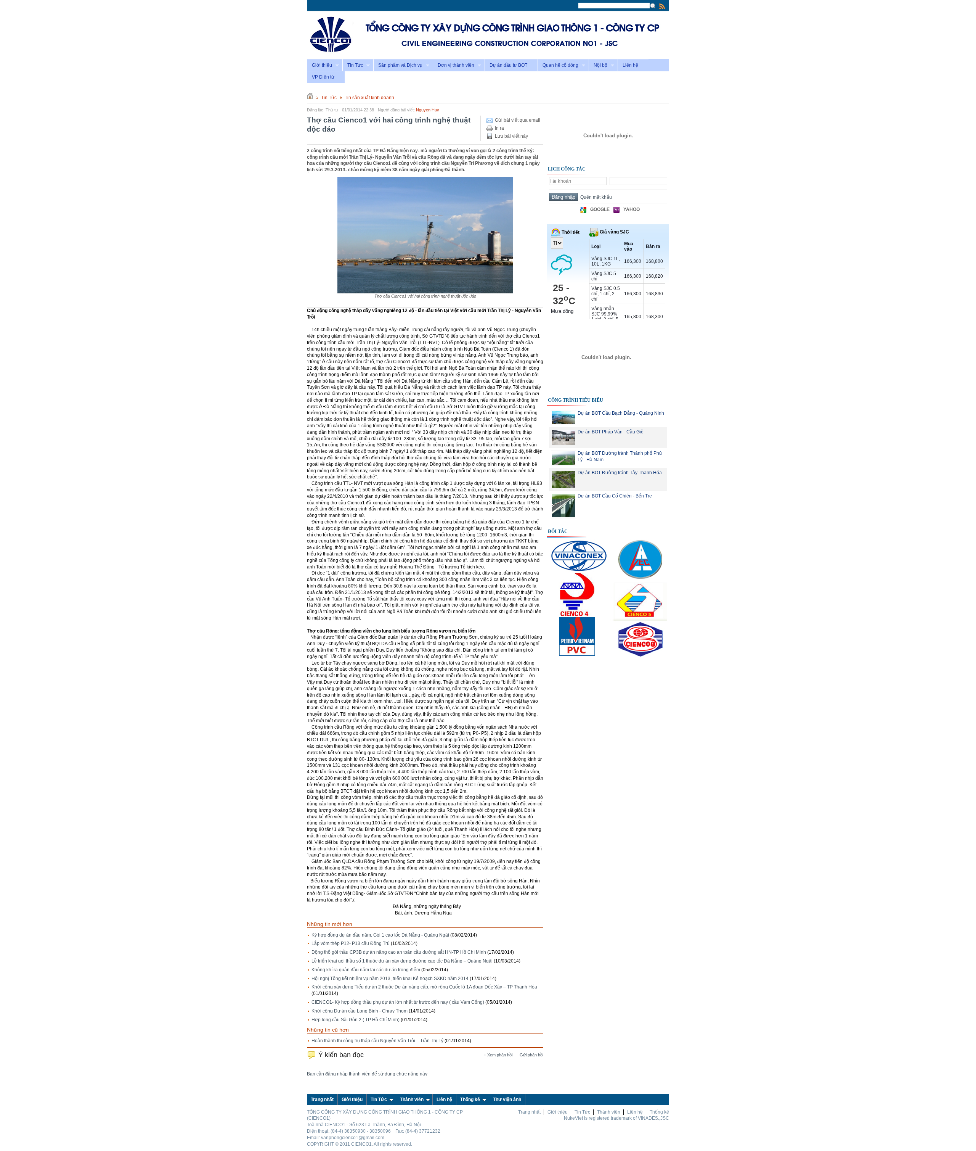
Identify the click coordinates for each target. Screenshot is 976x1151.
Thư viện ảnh (507, 1099)
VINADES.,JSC (653, 1118)
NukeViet (573, 1118)
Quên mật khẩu (595, 197)
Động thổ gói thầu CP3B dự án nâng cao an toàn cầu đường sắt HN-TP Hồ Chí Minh (398, 952)
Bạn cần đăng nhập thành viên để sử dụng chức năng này (367, 1074)
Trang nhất (529, 1112)
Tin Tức (352, 65)
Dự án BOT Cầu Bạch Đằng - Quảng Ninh (621, 413)
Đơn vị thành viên (453, 65)
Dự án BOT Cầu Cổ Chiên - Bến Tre (615, 496)
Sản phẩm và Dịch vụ (397, 65)
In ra (499, 128)
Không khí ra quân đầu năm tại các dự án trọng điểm (365, 969)
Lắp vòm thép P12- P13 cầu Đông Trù (350, 943)
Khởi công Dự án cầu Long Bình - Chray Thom (359, 1011)
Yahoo (631, 209)
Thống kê (470, 1099)
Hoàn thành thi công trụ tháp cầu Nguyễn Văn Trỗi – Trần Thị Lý (377, 1040)
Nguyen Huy (427, 110)
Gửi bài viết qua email (517, 120)
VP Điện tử (323, 77)
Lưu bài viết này (511, 136)
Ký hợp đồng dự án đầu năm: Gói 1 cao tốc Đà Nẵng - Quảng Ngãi (380, 935)
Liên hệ (630, 65)
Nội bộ (598, 65)
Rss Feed (662, 6)
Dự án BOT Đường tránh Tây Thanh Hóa (620, 472)
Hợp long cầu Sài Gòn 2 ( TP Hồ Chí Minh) (355, 1019)
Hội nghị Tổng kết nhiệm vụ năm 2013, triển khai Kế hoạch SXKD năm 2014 (390, 978)
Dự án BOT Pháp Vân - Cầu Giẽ (611, 432)
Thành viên (412, 1099)
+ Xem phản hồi (498, 1055)
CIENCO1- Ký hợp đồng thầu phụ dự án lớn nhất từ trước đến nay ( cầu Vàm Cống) (397, 1002)
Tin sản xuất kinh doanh (369, 97)
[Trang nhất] (310, 97)
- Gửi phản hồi (530, 1055)
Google (600, 209)
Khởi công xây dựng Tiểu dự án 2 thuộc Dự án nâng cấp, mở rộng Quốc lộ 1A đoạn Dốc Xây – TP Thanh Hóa (424, 987)
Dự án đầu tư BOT (508, 65)
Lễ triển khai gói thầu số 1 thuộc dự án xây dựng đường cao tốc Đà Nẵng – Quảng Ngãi (402, 961)
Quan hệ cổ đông (558, 65)
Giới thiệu (319, 65)
